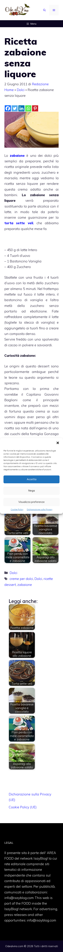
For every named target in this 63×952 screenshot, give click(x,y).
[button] (57, 443)
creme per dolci (21, 579)
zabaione (17, 155)
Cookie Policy (17, 509)
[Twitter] (15, 108)
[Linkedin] (21, 108)
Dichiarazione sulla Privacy (39, 509)
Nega (31, 490)
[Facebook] (8, 108)
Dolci (20, 90)
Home (9, 90)
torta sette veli (18, 223)
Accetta (31, 479)
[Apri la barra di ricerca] (44, 10)
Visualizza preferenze (31, 502)
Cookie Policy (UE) (23, 807)
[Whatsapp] (28, 108)
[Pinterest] (35, 108)
